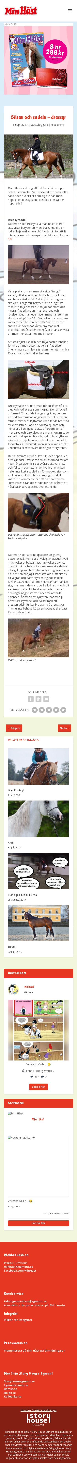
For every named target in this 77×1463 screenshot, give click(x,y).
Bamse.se (10, 1389)
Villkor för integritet (18, 1320)
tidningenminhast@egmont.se (25, 1301)
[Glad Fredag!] (38, 766)
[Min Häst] (16, 1113)
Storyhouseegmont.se (19, 1381)
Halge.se (10, 1393)
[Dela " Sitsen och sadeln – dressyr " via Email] (46, 699)
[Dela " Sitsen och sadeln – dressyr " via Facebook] (31, 699)
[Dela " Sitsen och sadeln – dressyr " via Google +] (38, 699)
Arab (11, 842)
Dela (66, 1213)
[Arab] (38, 819)
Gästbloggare (39, 124)
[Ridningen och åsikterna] (38, 871)
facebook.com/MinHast (20, 1270)
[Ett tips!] (38, 923)
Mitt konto (57, 1305)
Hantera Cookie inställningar (38, 1410)
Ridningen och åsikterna (22, 894)
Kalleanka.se (12, 1396)
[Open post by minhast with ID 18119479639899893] (38, 1030)
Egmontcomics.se (16, 1385)
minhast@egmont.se (18, 1266)
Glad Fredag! (16, 790)
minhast (38, 1004)
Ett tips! (12, 946)
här (10, 239)
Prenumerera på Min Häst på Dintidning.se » (34, 1350)
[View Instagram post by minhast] (65, 1055)
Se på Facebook (52, 1213)
